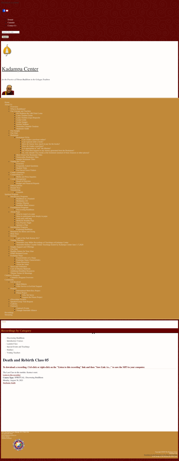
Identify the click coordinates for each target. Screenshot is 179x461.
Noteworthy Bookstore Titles (27, 157)
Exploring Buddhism (24, 229)
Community (9, 280)
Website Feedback (7, 438)
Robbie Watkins (22, 124)
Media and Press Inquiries (26, 177)
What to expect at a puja (25, 214)
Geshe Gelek (21, 120)
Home (7, 102)
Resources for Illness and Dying (22, 231)
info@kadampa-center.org (9, 435)
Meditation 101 (22, 201)
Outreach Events (22, 308)
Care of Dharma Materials (20, 269)
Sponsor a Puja (22, 225)
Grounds (19, 192)
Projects (13, 288)
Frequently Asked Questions (27, 166)
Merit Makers (21, 284)
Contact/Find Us (16, 175)
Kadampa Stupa (16, 256)
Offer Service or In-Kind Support (29, 286)
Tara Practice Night (23, 223)
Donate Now (15, 188)
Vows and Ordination (18, 267)
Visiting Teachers (17, 240)
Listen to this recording (12, 375)
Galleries (13, 304)
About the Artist (22, 264)
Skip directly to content (10, 2)
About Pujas (15, 212)
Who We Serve (28, 295)
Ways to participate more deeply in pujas (31, 216)
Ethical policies (16, 186)
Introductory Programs (19, 196)
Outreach (14, 306)
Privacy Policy (6, 436)
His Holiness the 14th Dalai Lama (29, 113)
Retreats (13, 236)
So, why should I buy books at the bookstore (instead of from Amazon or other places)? (55, 153)
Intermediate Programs (19, 227)
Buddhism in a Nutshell (25, 199)
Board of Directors (23, 181)
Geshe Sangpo (22, 122)
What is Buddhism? (18, 109)
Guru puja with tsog (24, 218)
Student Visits (21, 168)
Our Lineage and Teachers (20, 111)
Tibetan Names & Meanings (21, 273)
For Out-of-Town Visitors (26, 170)
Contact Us (12, 25)
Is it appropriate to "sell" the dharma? (36, 148)
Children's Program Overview (21, 277)
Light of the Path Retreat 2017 (28, 238)
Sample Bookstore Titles (25, 159)
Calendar (11, 22)
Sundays (10, 349)
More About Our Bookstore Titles (29, 155)
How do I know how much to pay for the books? (41, 144)
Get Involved (15, 282)
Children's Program (12, 275)
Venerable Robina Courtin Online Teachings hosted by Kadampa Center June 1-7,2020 (49, 245)
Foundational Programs (19, 207)
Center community (17, 172)
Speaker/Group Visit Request (21, 302)
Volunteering (15, 190)
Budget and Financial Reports (27, 183)
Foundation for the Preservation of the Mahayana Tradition (160, 455)
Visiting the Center (17, 161)
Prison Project (21, 293)
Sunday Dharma (22, 203)
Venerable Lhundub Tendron (27, 126)
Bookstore (14, 135)
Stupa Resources (22, 262)
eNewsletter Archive (18, 299)
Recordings (9, 313)
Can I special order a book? (32, 142)
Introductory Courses (15, 340)
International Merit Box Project (28, 291)
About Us (8, 105)
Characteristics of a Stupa (26, 258)
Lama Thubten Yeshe (24, 115)
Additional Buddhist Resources (22, 271)
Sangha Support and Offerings (22, 247)
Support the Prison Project (32, 297)
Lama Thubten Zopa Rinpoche (28, 118)
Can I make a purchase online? (34, 140)
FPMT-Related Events (19, 253)
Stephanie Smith (22, 129)
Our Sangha (15, 131)
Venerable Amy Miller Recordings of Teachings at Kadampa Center (42, 242)
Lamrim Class (12, 343)
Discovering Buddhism (25, 210)
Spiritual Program (11, 194)
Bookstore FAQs (22, 137)
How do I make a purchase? (33, 146)
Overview (14, 107)
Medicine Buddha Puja (25, 221)
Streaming (8, 315)
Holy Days (14, 234)
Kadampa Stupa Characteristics (28, 260)
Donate (10, 19)
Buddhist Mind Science (25, 205)
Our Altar (14, 133)
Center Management (18, 179)
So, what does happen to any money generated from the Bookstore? (48, 150)
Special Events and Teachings (18, 346)
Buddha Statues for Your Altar (22, 251)
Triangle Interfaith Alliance (26, 310)
